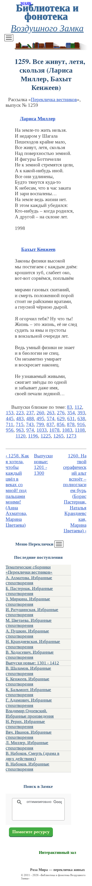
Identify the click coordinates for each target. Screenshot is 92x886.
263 (50, 412)
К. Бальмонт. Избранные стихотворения (28, 692)
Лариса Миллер (37, 118)
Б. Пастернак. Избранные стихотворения (29, 591)
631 (71, 418)
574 (50, 418)
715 (20, 424)
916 (81, 424)
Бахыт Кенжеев (38, 249)
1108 (80, 430)
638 (81, 418)
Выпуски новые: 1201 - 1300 (43, 464)
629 (61, 418)
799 (40, 424)
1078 (54, 430)
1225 (46, 436)
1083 (67, 430)
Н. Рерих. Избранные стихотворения (25, 724)
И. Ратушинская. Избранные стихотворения (32, 612)
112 (78, 407)
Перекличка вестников (54, 99)
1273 (71, 436)
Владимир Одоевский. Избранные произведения (30, 713)
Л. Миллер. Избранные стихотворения (27, 745)
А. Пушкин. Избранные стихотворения (27, 634)
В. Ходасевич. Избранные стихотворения (30, 655)
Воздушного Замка (47, 27)
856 (60, 424)
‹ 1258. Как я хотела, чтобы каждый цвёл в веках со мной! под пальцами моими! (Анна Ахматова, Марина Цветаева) (17, 490)
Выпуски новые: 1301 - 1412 (32, 662)
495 (40, 418)
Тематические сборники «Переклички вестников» (29, 570)
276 (61, 412)
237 (30, 412)
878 (71, 424)
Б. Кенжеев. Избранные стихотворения (27, 681)
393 (81, 412)
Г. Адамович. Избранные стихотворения (29, 703)
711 (9, 424)
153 (10, 412)
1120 (21, 436)
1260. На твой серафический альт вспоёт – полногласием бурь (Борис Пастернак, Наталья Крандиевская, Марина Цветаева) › (74, 493)
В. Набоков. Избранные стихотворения (27, 767)
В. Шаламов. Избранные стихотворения (28, 671)
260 (40, 412)
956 (10, 430)
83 (69, 407)
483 (20, 418)
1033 (42, 430)
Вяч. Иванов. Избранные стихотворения (29, 735)
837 (50, 424)
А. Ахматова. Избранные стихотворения (29, 580)
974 (30, 430)
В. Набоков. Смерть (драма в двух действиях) (32, 756)
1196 (33, 436)
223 (20, 412)
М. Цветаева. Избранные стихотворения (29, 623)
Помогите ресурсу (31, 832)
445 (10, 418)
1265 (58, 436)
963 (20, 430)
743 (30, 424)
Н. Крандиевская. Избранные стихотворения (33, 644)
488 (30, 418)
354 (71, 412)
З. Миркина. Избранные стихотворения (28, 601)
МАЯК (25, 3)
